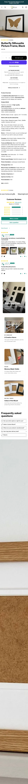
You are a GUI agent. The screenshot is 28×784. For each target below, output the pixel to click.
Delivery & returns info (13, 87)
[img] (4, 232)
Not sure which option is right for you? (13, 420)
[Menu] (2, 7)
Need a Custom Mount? (9, 424)
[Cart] (26, 7)
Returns (5, 435)
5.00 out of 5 (18, 202)
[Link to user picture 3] (22, 250)
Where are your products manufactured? (13, 428)
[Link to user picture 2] (13, 250)
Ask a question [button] (14, 222)
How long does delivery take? (11, 431)
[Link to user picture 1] (5, 250)
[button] (4, 40)
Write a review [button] (14, 218)
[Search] (5, 7)
